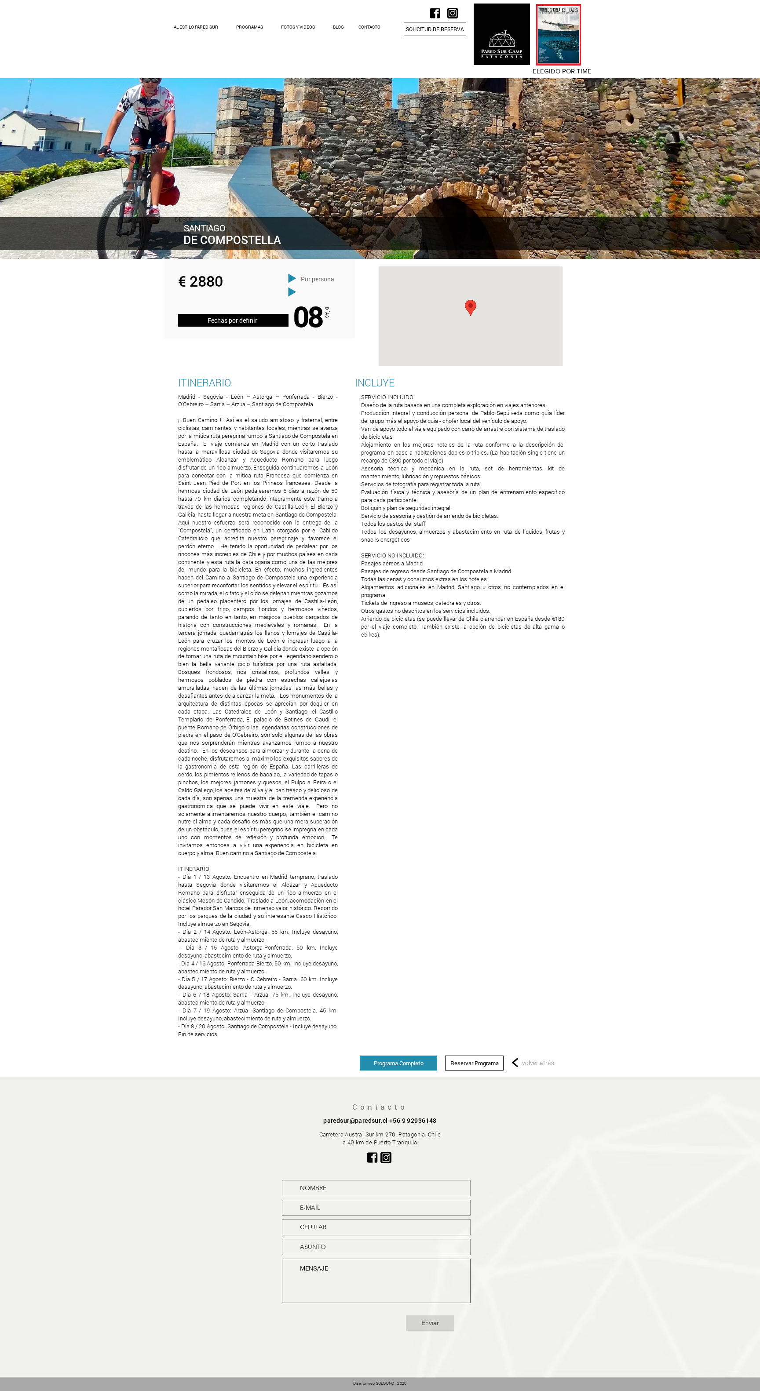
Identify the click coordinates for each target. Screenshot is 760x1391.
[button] (195, 27)
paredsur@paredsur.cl (355, 1120)
